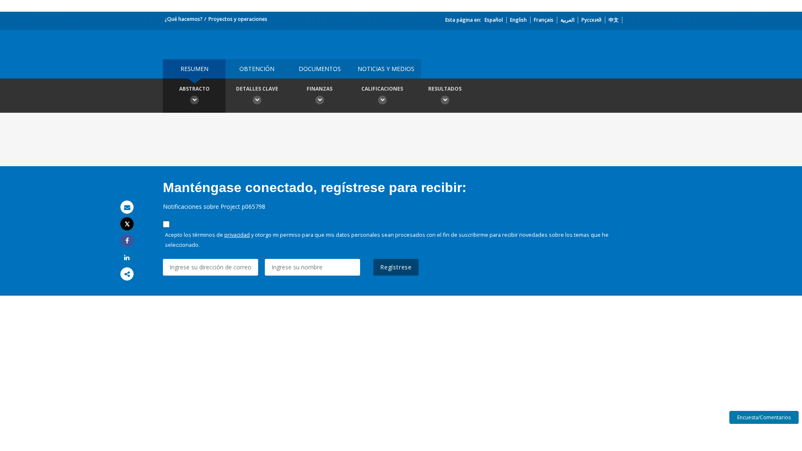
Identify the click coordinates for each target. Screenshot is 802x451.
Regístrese (396, 267)
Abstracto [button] (194, 88)
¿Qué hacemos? (184, 19)
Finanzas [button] (319, 88)
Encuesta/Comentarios (764, 417)
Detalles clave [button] (257, 88)
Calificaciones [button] (382, 88)
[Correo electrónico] (127, 207)
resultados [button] (445, 88)
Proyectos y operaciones (237, 19)
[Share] (127, 241)
